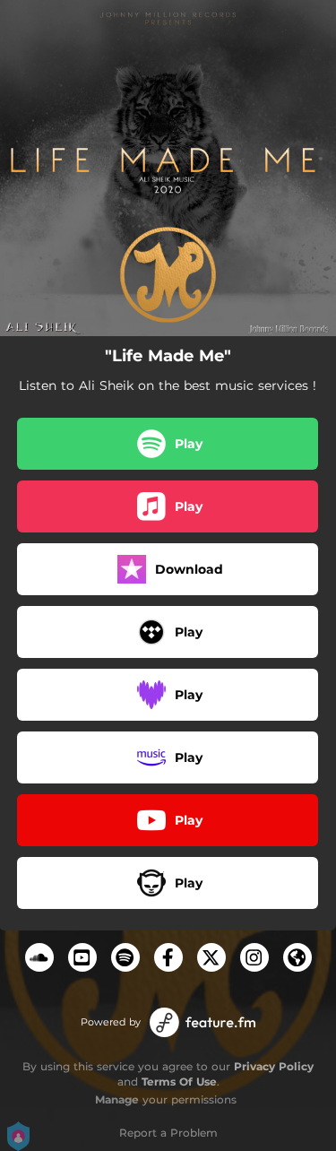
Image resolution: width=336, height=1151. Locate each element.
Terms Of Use (179, 1081)
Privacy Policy (274, 1066)
